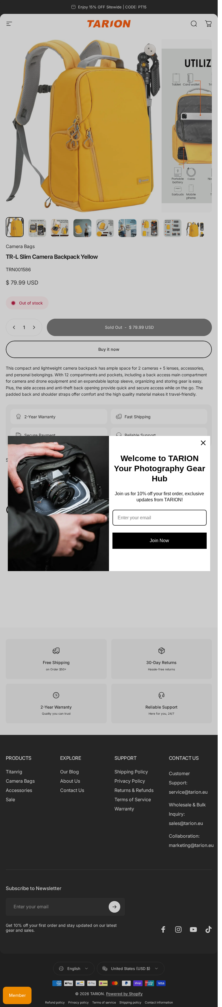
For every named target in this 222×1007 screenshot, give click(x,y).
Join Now (159, 540)
